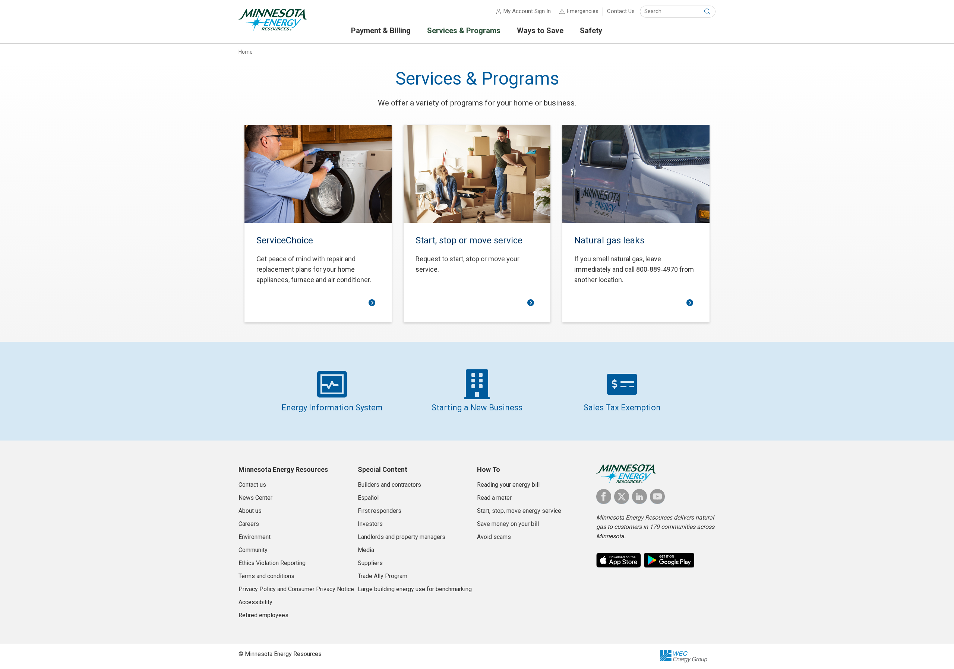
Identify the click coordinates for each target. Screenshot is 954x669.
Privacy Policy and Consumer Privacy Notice (296, 589)
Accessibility (255, 602)
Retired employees (263, 615)
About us (250, 510)
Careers (248, 523)
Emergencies (582, 11)
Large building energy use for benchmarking (415, 589)
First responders (379, 510)
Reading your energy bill (508, 484)
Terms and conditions (266, 576)
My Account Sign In (527, 11)
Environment (254, 536)
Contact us (252, 484)
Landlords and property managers (401, 536)
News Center (255, 497)
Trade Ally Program (382, 576)
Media (366, 549)
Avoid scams (494, 536)
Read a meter (494, 497)
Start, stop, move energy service (519, 510)
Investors (370, 523)
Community (253, 549)
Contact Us (621, 11)
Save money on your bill (508, 523)
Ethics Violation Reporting (272, 563)
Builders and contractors (389, 484)
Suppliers (370, 563)
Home (245, 52)
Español (368, 497)
